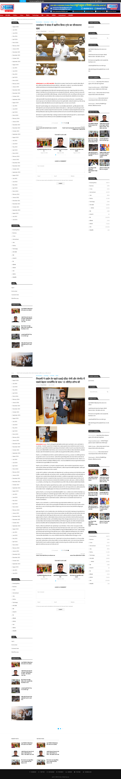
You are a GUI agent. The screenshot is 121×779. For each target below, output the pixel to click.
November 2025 (16, 55)
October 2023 (16, 131)
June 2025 (15, 71)
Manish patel (91, 103)
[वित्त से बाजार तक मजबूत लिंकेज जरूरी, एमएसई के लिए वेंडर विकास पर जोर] (76, 143)
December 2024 (16, 90)
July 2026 (15, 29)
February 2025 (16, 83)
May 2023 (15, 146)
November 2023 (16, 127)
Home (1, 15)
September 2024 (16, 99)
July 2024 (15, 105)
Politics (15, 15)
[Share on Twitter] (65, 123)
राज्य (99, 226)
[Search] (120, 15)
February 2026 (16, 45)
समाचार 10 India (91, 92)
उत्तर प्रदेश (7, 15)
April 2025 (15, 77)
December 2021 (16, 200)
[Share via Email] (68, 123)
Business (99, 185)
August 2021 (16, 213)
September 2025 (16, 61)
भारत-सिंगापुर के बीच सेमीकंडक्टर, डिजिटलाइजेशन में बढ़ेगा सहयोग (92, 170)
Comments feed (15, 294)
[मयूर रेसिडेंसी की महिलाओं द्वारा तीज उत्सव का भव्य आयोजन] (44, 143)
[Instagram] (93, 1)
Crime (21, 15)
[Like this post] (62, 123)
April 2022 (15, 188)
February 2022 (16, 194)
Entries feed (14, 291)
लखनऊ (100, 208)
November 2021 (16, 203)
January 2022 (16, 197)
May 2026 (15, 36)
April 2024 (15, 112)
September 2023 (16, 134)
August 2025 (16, 64)
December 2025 (16, 52)
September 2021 (16, 210)
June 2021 (15, 219)
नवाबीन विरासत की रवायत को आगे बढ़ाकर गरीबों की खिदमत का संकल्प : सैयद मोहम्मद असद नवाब (104, 126)
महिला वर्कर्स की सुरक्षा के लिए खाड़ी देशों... (36, 1)
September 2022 (16, 172)
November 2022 (16, 165)
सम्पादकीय (70, 15)
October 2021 (16, 207)
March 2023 (15, 153)
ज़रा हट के (99, 214)
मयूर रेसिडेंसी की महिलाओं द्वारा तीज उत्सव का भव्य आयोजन (93, 125)
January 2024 (16, 121)
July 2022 (15, 178)
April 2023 (15, 150)
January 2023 (16, 159)
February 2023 (16, 156)
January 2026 (16, 48)
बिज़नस (27, 15)
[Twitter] (92, 1)
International (62, 15)
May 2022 (15, 184)
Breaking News (99, 182)
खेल (42, 15)
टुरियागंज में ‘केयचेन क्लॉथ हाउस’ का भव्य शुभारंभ (104, 168)
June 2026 (15, 33)
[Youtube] (98, 1)
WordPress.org (14, 298)
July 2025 (15, 67)
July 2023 (15, 140)
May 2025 (15, 74)
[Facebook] (90, 1)
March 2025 (15, 80)
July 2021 (15, 216)
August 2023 (16, 137)
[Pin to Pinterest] (66, 123)
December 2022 (16, 162)
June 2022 (15, 181)
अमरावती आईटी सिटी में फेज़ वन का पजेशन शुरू (97, 65)
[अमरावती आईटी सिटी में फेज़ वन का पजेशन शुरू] (105, 133)
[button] (27, 1)
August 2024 (16, 102)
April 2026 (15, 39)
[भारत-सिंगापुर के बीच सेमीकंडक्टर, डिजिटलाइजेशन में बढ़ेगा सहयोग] (93, 162)
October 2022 (16, 169)
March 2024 (15, 115)
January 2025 (16, 86)
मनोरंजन (54, 15)
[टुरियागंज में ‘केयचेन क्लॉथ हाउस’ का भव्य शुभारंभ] (105, 162)
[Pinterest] (95, 1)
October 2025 (16, 58)
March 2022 (15, 191)
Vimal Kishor (43, 31)
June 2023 (15, 143)
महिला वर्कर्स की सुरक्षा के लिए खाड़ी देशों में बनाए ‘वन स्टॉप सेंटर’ (93, 154)
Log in (12, 287)
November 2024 (16, 93)
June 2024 (15, 109)
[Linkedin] (97, 1)
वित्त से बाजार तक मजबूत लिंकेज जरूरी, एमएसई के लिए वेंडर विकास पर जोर (93, 140)
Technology (35, 15)
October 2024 (16, 96)
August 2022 (16, 175)
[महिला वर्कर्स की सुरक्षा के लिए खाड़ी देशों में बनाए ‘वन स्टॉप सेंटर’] (93, 147)
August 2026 (16, 26)
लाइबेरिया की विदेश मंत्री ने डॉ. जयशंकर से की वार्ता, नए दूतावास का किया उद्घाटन (105, 155)
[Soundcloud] (100, 1)
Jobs (47, 15)
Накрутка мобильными (93, 87)
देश (99, 217)
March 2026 (15, 42)
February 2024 (16, 118)
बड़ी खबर (99, 220)
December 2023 (16, 124)
